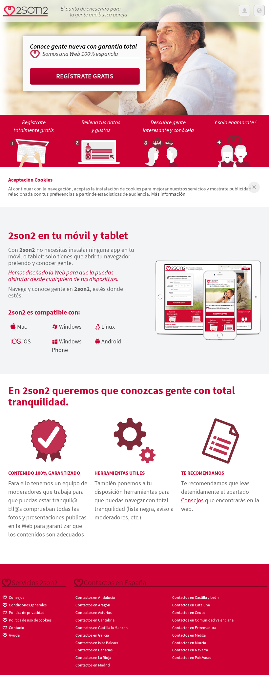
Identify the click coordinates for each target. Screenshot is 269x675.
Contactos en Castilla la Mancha (101, 627)
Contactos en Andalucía (95, 597)
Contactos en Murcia (189, 642)
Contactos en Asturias (93, 612)
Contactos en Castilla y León (195, 597)
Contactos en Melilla (189, 635)
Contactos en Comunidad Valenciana (203, 620)
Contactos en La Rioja (93, 657)
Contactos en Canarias (94, 649)
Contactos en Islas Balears (96, 642)
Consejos (192, 500)
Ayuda (14, 635)
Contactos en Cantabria (94, 620)
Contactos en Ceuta (188, 612)
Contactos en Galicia (92, 635)
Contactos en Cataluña (191, 604)
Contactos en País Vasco (192, 657)
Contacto (16, 627)
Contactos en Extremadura (194, 627)
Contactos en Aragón (92, 604)
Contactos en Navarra (190, 649)
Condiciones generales (27, 604)
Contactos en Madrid (92, 665)
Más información (168, 194)
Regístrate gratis (85, 76)
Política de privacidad (26, 612)
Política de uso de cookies (30, 620)
